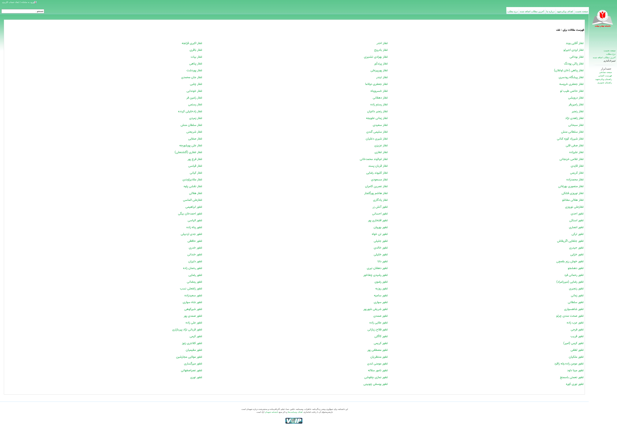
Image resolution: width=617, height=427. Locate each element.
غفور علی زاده (194, 322)
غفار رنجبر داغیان (377, 111)
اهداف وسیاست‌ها (295, 412)
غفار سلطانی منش (572, 131)
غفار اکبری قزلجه (192, 43)
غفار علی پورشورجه (190, 145)
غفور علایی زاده (378, 322)
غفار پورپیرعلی (379, 70)
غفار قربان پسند (378, 166)
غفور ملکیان (576, 356)
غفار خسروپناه (379, 91)
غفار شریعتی (194, 131)
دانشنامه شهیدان (271, 412)
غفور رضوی (381, 281)
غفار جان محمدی (191, 77)
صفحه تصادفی (605, 72)
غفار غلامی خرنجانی (571, 159)
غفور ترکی (578, 234)
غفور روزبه (381, 288)
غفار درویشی (576, 97)
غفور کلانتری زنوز (192, 343)
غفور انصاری (576, 227)
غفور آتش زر (380, 206)
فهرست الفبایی (605, 75)
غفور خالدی (381, 247)
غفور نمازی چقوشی (376, 377)
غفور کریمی (381, 343)
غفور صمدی (380, 315)
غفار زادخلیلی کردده (190, 111)
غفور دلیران (195, 261)
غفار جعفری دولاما (376, 84)
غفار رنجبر (578, 111)
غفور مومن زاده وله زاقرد (569, 363)
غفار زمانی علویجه (377, 118)
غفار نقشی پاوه (193, 186)
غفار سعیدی (380, 125)
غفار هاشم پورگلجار (376, 193)
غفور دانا (383, 261)
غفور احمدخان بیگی (190, 213)
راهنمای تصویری (604, 82)
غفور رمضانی (194, 281)
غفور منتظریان (379, 356)
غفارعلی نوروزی (574, 206)
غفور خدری (195, 247)
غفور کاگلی (381, 336)
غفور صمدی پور (193, 315)
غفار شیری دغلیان (377, 138)
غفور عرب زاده (575, 322)
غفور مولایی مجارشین (189, 356)
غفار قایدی (577, 166)
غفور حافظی (195, 241)
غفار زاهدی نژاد (574, 118)
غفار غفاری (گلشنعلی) (188, 152)
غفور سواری (381, 302)
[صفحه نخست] (603, 20)
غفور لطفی (577, 350)
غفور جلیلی (381, 241)
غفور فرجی (577, 329)
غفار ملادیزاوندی (192, 179)
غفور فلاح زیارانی (377, 329)
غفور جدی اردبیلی (191, 234)
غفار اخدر (382, 43)
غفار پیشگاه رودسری (571, 77)
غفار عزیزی (381, 145)
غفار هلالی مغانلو (573, 200)
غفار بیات (196, 57)
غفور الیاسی (195, 220)
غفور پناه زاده (194, 227)
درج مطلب (611, 54)
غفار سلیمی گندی (377, 131)
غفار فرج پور (195, 159)
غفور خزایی (577, 254)
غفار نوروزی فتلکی (573, 193)
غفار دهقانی (380, 97)
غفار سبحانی (576, 125)
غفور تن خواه (380, 234)
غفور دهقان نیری (377, 268)
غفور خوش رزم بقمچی (570, 261)
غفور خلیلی (381, 254)
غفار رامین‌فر (576, 104)
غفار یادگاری (380, 200)
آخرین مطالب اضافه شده (604, 57)
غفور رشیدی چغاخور (375, 275)
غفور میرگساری (193, 363)
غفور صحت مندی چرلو (570, 315)
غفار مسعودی (379, 179)
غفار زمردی (195, 118)
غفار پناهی (195, 63)
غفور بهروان (381, 227)
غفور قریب (577, 336)
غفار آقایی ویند (575, 43)
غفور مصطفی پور (377, 350)
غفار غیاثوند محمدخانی (374, 159)
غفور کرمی (196, 336)
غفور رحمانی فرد (574, 275)
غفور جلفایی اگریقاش (570, 241)
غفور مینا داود (575, 370)
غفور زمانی (577, 295)
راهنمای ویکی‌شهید (603, 79)
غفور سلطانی (576, 302)
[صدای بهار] (294, 420)
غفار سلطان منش (191, 125)
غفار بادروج (381, 50)
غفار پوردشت (194, 70)
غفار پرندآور (381, 63)
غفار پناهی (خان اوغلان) (569, 70)
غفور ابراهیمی (193, 206)
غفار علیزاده (576, 152)
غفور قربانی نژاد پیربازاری (187, 329)
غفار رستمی (195, 104)
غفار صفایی (195, 138)
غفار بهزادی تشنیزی (376, 57)
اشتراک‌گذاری (610, 61)
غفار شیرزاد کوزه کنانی (570, 138)
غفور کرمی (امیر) (573, 343)
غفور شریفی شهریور (375, 309)
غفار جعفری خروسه (571, 84)
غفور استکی (576, 220)
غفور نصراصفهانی (191, 370)
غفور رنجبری (576, 288)
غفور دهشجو (576, 268)
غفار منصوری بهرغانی (571, 186)
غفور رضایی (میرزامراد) (570, 281)
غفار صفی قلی (575, 145)
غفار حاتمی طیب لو (572, 91)
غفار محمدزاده (575, 179)
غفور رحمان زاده (192, 268)
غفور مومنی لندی (377, 363)
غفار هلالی (195, 193)
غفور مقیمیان (194, 350)
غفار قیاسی (195, 166)
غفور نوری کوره (575, 384)
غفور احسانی (380, 213)
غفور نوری (196, 377)
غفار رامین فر (194, 97)
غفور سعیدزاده (193, 295)
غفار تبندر (382, 77)
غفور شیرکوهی (193, 309)
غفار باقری (196, 50)
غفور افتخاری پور (378, 220)
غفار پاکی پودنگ (574, 63)
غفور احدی (577, 213)
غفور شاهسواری (574, 309)
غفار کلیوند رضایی (377, 172)
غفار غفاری (381, 152)
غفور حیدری (576, 247)
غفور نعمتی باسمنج (572, 377)
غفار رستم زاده (379, 104)
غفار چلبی (196, 84)
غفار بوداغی (577, 57)
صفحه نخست (610, 50)
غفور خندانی (194, 254)
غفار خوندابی (194, 91)
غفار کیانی (196, 172)
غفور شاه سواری (192, 302)
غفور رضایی (195, 275)
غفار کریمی (577, 172)
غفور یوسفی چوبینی (375, 384)
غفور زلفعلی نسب (191, 288)
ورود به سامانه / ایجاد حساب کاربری (18, 2)
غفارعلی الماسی (192, 200)
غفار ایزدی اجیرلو (573, 50)
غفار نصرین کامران (376, 186)
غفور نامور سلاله (378, 370)
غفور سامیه (381, 295)
